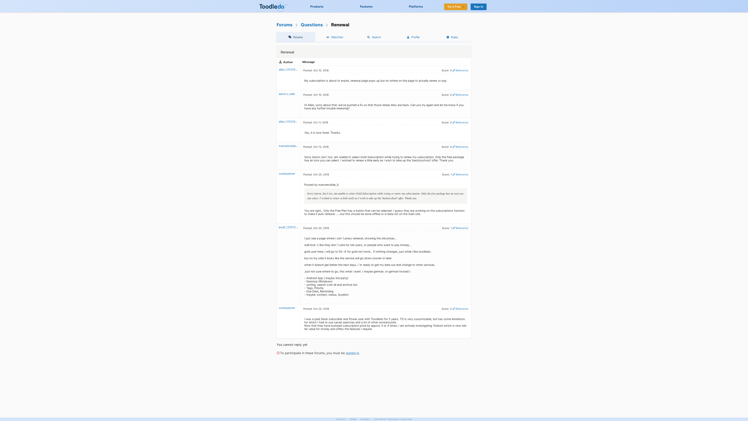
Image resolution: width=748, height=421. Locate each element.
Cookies (365, 419)
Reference (462, 70)
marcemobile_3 (289, 146)
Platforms (416, 6)
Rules (454, 37)
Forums (285, 24)
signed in (352, 353)
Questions (312, 24)
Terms (353, 419)
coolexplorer (287, 173)
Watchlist (337, 37)
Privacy (341, 419)
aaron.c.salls (287, 94)
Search (376, 37)
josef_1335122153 (291, 227)
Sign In (478, 6)
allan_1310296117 (290, 69)
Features (366, 6)
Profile (415, 37)
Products (317, 6)
